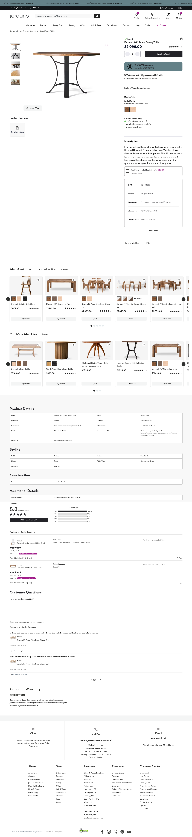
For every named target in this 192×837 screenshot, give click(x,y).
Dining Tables (22, 31)
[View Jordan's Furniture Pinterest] (121, 832)
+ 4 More (137, 298)
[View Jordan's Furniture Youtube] (128, 832)
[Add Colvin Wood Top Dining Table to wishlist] (73, 344)
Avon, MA (88, 779)
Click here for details (149, 78)
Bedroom (44, 25)
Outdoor (126, 25)
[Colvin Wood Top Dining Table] (61, 350)
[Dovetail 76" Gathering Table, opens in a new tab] (13, 566)
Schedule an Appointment (122, 783)
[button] (66, 74)
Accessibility (116, 792)
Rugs (137, 25)
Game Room (112, 25)
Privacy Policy (59, 832)
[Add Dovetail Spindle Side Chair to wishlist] (38, 279)
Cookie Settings (146, 802)
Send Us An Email (158, 738)
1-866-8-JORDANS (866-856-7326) (96, 740)
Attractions (32, 773)
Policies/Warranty (146, 792)
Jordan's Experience (35, 783)
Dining (72, 25)
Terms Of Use (49, 832)
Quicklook (26, 319)
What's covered (136, 173)
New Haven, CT (90, 789)
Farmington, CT (90, 792)
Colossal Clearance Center (122, 789)
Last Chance (161, 25)
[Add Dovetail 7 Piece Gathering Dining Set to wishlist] (144, 279)
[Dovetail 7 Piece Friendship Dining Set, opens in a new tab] (13, 639)
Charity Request (34, 779)
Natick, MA (88, 786)
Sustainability (33, 796)
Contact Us (144, 809)
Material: (130, 97)
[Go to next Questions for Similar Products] (100, 680)
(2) (180, 47)
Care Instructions (17, 132)
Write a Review (29, 520)
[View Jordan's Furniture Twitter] (114, 832)
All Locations (89, 776)
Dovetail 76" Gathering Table (29, 568)
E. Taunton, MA (90, 805)
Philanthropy (33, 792)
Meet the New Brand (36, 786)
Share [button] (181, 40)
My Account (144, 773)
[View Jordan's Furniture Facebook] (101, 832)
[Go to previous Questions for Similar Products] (91, 680)
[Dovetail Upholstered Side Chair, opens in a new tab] (13, 542)
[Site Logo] (19, 16)
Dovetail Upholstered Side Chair (31, 543)
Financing (115, 776)
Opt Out (143, 805)
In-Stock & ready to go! (137, 121)
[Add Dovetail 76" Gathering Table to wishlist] (73, 279)
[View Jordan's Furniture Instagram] (108, 832)
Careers (31, 776)
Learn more (38, 622)
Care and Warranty (25, 689)
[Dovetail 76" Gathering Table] (166, 350)
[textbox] (53, 609)
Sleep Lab (116, 786)
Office (82, 25)
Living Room (58, 25)
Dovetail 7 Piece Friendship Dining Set (33, 640)
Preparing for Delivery (148, 786)
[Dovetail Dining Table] (26, 350)
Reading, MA (89, 796)
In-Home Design (118, 773)
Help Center (144, 776)
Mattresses (30, 25)
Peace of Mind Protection (149, 789)
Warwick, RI (88, 802)
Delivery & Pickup (146, 779)
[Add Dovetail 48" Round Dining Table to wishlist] (106, 45)
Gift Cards (116, 796)
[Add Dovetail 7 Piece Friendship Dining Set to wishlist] (108, 279)
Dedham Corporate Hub (93, 818)
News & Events (33, 789)
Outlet (147, 25)
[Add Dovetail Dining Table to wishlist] (38, 344)
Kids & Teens (96, 25)
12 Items (44, 334)
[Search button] (97, 16)
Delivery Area (145, 783)
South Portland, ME (91, 799)
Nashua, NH (88, 783)
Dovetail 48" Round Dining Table (42, 31)
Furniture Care (117, 779)
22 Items (63, 269)
